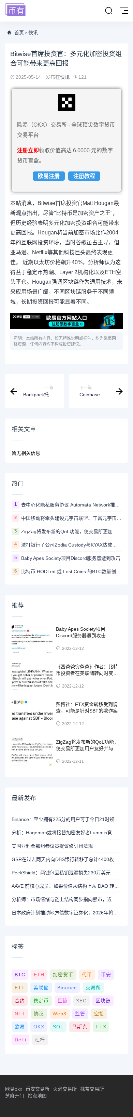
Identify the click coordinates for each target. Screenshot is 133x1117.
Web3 (59, 1013)
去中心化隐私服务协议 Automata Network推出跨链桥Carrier (71, 505)
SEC (81, 1000)
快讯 (33, 32)
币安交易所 (37, 1089)
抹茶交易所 (92, 1089)
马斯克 (79, 1026)
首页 (19, 32)
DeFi (20, 1039)
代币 (87, 974)
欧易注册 (49, 176)
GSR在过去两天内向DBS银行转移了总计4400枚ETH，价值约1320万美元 (66, 859)
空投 (99, 1013)
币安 (106, 974)
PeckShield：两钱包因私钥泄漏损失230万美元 (61, 872)
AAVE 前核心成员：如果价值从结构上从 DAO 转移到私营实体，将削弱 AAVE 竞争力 (66, 886)
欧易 (20, 1026)
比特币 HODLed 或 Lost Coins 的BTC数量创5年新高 (71, 571)
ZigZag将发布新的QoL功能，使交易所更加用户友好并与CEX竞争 (71, 531)
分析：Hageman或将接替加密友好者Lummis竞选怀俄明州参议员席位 (66, 832)
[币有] (15, 10)
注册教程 (84, 176)
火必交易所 (65, 1089)
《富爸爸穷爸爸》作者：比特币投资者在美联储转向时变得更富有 (87, 673)
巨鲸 (62, 1000)
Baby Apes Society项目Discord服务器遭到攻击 (70, 558)
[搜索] (109, 10)
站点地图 (37, 1096)
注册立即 (28, 150)
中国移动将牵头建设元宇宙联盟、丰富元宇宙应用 (71, 518)
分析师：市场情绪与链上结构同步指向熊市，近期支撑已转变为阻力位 (66, 899)
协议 (39, 1013)
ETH (39, 974)
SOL (58, 1026)
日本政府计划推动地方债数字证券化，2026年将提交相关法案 (66, 912)
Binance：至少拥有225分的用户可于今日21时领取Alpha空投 (66, 819)
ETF (20, 987)
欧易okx (13, 1089)
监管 (80, 1013)
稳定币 (41, 1000)
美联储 (41, 987)
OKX (38, 1026)
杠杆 (40, 1039)
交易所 (93, 987)
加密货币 (63, 974)
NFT (20, 1013)
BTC (20, 974)
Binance (67, 987)
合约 (20, 1000)
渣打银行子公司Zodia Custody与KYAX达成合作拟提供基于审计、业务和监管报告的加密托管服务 (71, 545)
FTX (101, 1026)
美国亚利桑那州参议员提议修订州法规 (52, 846)
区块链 (103, 1000)
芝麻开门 (14, 1096)
